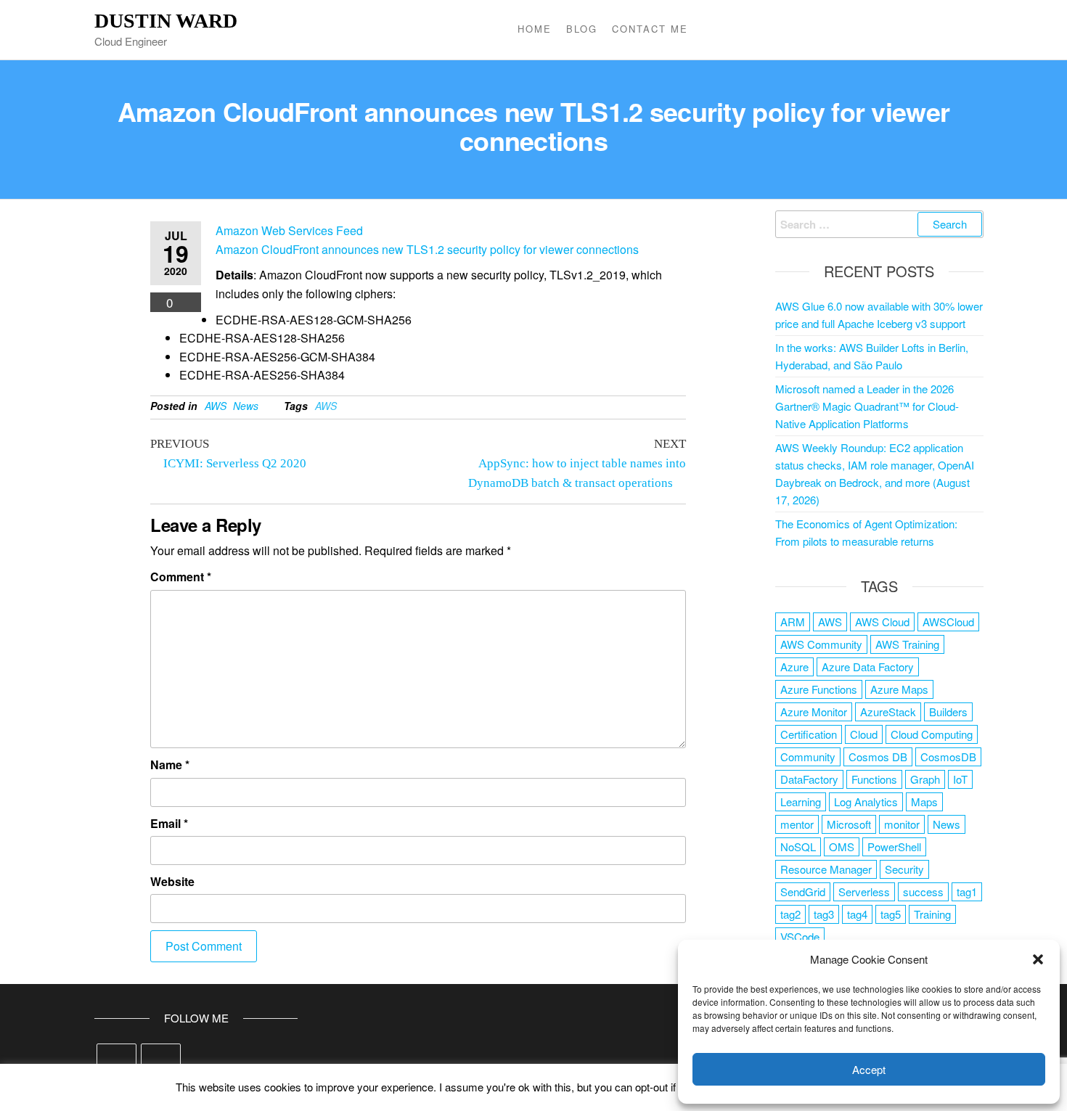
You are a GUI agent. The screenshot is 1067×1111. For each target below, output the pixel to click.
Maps (924, 801)
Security (904, 869)
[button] (1038, 959)
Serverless (864, 891)
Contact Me (650, 29)
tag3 (824, 914)
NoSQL (798, 846)
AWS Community (821, 644)
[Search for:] (879, 224)
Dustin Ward (165, 20)
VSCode (799, 936)
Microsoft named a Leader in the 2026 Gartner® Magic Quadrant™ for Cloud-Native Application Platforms (867, 406)
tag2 (790, 914)
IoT (960, 779)
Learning (800, 801)
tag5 (890, 914)
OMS (841, 846)
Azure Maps (899, 689)
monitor (902, 824)
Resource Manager (826, 869)
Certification (808, 734)
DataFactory (809, 779)
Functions (874, 779)
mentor (797, 824)
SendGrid (802, 891)
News (245, 405)
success (923, 891)
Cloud (864, 734)
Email (169, 823)
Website (172, 881)
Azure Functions (818, 689)
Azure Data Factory (868, 666)
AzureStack (888, 711)
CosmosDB (948, 756)
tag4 (857, 914)
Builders (948, 711)
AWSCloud (948, 621)
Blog (581, 29)
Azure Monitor (813, 711)
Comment (180, 576)
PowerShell (894, 846)
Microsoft (849, 824)
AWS (215, 405)
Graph (925, 779)
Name (169, 764)
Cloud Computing (932, 734)
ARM (792, 621)
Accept (869, 1069)
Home (535, 29)
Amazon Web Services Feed (289, 230)
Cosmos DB (878, 756)
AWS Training (907, 644)
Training (932, 914)
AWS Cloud (882, 621)
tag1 (967, 891)
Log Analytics (866, 801)
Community (807, 756)
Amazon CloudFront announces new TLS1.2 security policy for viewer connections (427, 249)
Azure (794, 666)
